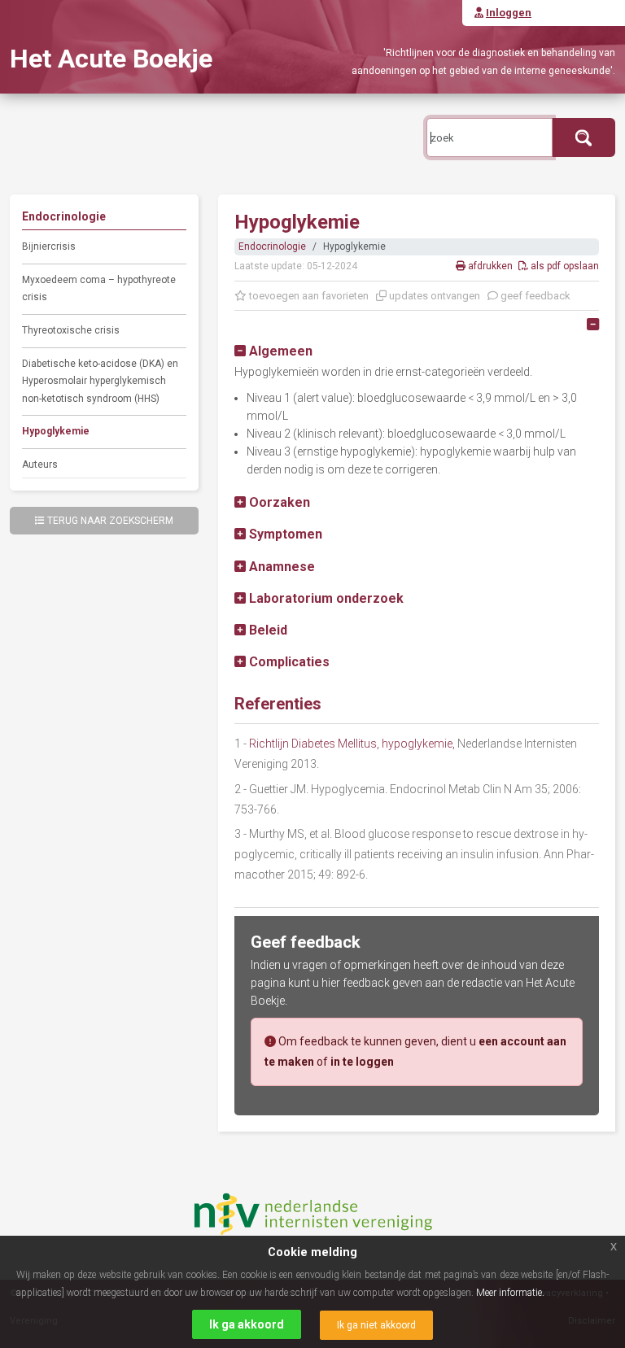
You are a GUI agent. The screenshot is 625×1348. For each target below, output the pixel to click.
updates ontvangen (433, 296)
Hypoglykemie (56, 431)
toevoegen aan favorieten (308, 296)
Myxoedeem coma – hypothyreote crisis (99, 288)
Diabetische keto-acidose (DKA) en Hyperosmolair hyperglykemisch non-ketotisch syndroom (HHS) (100, 381)
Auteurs (40, 464)
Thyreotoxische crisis (71, 330)
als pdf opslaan (563, 266)
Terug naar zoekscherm (110, 520)
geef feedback (534, 296)
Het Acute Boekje (111, 58)
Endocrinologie (272, 246)
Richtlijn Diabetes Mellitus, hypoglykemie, (352, 743)
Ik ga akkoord (246, 1324)
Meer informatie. (510, 1292)
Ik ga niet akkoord (376, 1325)
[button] (273, 351)
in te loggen (362, 1061)
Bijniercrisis (49, 246)
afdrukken (490, 266)
